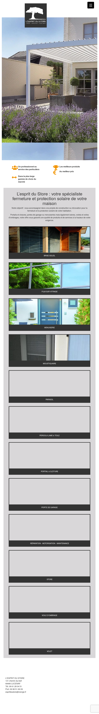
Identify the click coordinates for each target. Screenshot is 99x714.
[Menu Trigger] (90, 5)
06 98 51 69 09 (16, 689)
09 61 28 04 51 (15, 686)
